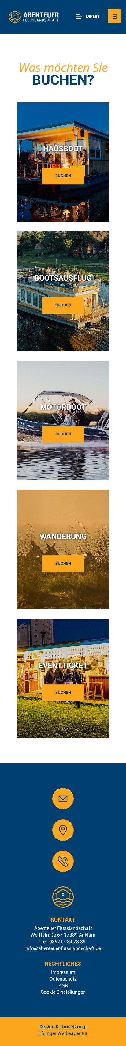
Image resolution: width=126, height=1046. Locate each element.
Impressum (63, 972)
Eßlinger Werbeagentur (63, 1033)
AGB (63, 986)
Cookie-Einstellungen (63, 992)
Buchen (63, 175)
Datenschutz (63, 979)
